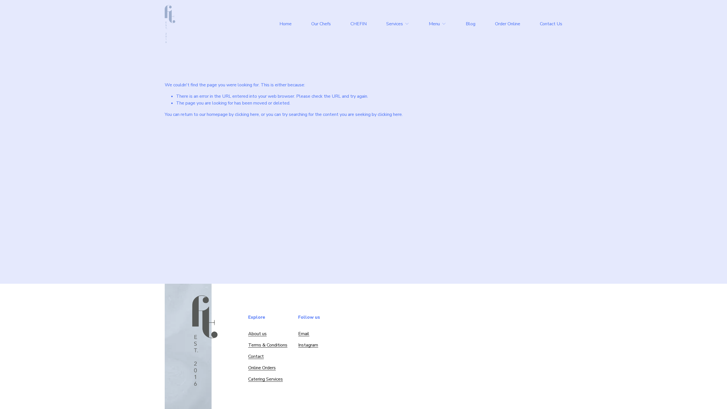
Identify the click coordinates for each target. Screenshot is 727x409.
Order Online (507, 24)
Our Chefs (321, 24)
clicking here (247, 114)
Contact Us (551, 24)
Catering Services (265, 379)
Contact (256, 356)
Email (303, 334)
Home (285, 24)
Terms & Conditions (267, 345)
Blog (470, 24)
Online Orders (262, 368)
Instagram (308, 345)
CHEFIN (358, 24)
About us (257, 334)
